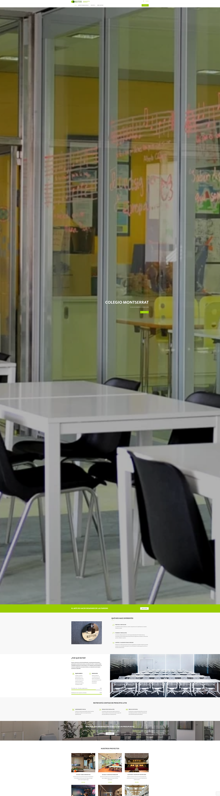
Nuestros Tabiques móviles (83, 5)
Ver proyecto (144, 312)
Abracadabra (144, 608)
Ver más (83, 782)
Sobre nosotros (100, 5)
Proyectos (93, 5)
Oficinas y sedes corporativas (83, 774)
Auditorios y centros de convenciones (136, 774)
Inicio (75, 5)
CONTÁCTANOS (110, 733)
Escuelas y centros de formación (110, 774)
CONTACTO (145, 5)
